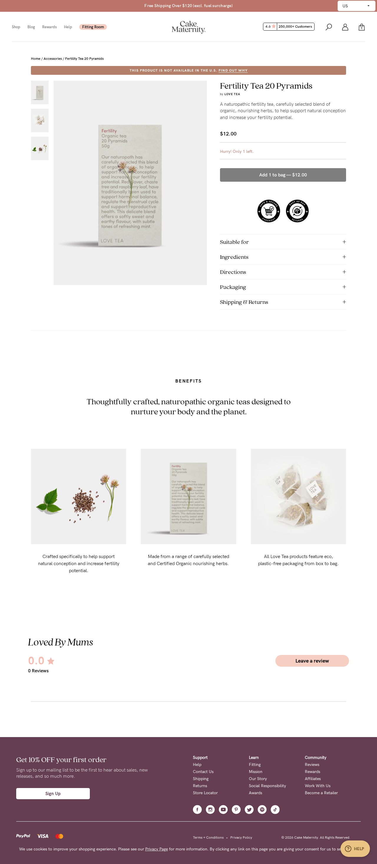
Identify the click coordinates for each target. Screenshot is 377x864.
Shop (16, 27)
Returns (200, 785)
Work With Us (317, 785)
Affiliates (313, 778)
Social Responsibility (267, 785)
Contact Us (203, 771)
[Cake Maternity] (189, 27)
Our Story (258, 778)
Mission (255, 771)
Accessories (53, 59)
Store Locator (205, 792)
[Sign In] (345, 26)
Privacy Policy (241, 837)
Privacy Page (156, 849)
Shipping (201, 778)
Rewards (49, 27)
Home (35, 59)
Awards (255, 792)
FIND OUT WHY (233, 70)
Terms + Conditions (208, 837)
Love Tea (232, 94)
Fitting (255, 764)
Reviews (312, 764)
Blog (31, 27)
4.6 (288, 26)
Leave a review (312, 661)
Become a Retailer (321, 792)
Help (68, 27)
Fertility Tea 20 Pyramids (84, 59)
